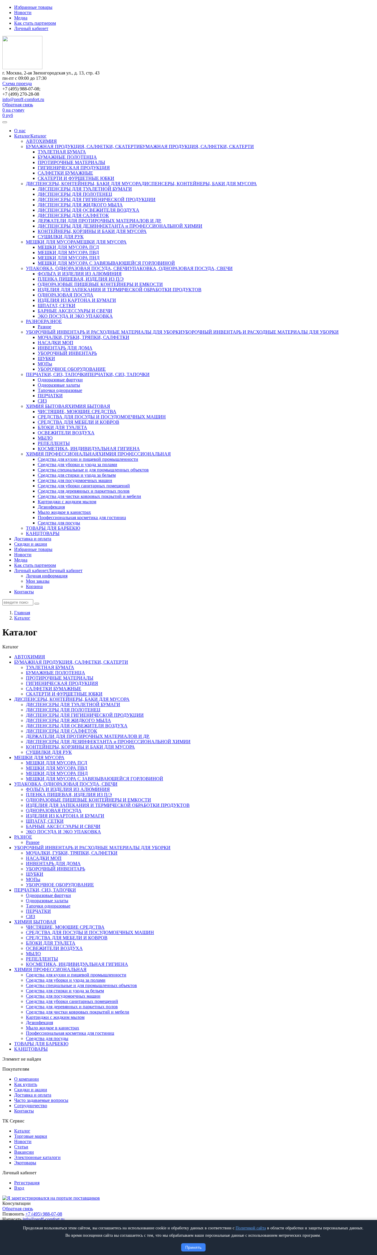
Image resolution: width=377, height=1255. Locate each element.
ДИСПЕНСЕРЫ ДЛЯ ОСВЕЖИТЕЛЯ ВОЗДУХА (88, 210)
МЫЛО (45, 438)
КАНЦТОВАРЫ (42, 533)
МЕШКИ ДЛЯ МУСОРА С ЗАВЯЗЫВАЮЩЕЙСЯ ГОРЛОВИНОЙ (106, 263)
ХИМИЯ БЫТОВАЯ (47, 406)
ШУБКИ (46, 358)
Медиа (20, 17)
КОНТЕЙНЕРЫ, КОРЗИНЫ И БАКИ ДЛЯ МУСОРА (92, 231)
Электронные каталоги (37, 1157)
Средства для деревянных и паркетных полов (84, 491)
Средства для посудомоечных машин (75, 480)
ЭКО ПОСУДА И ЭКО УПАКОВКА (75, 316)
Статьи (21, 1146)
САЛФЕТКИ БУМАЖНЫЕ (65, 172)
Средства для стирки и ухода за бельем (77, 475)
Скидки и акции (30, 544)
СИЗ (42, 400)
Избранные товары (33, 7)
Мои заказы (37, 581)
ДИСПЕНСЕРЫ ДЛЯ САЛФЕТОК (73, 215)
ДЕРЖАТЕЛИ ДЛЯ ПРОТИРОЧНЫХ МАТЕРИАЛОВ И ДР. (99, 220)
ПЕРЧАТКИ (50, 395)
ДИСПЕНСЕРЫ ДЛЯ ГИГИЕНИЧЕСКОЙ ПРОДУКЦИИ (97, 199)
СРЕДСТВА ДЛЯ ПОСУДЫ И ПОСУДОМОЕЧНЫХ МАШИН (102, 416)
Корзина (34, 586)
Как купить (25, 1084)
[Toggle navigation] (4, 122)
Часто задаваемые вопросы (41, 1100)
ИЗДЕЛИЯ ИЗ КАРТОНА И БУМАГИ (77, 300)
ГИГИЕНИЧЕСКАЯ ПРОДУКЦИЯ (74, 167)
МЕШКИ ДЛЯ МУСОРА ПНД (69, 257)
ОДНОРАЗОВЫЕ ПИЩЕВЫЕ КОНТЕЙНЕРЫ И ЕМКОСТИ (100, 284)
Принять (193, 1247)
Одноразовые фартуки (60, 379)
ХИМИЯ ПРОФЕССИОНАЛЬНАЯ (62, 453)
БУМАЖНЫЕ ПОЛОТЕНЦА (67, 157)
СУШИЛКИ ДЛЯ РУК (61, 236)
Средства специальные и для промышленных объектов (93, 469)
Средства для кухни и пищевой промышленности (88, 459)
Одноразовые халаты (59, 385)
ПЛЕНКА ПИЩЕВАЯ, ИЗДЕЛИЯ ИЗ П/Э (81, 279)
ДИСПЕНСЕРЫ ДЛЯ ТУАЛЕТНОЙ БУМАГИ (85, 188)
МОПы (45, 363)
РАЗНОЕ (35, 321)
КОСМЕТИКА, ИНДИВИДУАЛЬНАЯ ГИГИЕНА (89, 448)
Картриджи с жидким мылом (67, 501)
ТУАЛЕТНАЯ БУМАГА (62, 151)
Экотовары (25, 1162)
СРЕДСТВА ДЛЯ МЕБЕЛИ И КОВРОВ (78, 422)
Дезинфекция (51, 506)
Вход (19, 1188)
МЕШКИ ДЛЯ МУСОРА (51, 241)
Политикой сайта (251, 1228)
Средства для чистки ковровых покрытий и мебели (89, 496)
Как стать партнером (35, 23)
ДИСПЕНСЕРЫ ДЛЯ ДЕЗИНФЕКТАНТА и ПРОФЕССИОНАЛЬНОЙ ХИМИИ (120, 226)
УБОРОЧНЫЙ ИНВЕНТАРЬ (67, 353)
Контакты (24, 591)
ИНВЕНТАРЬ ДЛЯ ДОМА (65, 347)
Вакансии (24, 1152)
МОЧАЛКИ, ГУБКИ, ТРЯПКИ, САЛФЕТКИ (83, 337)
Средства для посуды (59, 522)
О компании (26, 1079)
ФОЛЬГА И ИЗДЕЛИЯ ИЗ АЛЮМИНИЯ (80, 273)
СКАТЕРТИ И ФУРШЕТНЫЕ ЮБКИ (76, 178)
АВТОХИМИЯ (41, 141)
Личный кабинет (31, 28)
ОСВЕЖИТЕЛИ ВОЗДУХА (66, 432)
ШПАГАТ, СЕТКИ (56, 305)
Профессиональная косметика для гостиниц (82, 517)
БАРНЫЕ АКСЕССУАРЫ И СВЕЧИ (75, 310)
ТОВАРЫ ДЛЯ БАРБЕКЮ (53, 528)
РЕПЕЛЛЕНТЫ (54, 443)
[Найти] (36, 604)
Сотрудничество (30, 1105)
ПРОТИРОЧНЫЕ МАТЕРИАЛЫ (71, 162)
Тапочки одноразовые (60, 390)
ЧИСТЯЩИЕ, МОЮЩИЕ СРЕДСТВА (77, 411)
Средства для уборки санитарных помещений (84, 485)
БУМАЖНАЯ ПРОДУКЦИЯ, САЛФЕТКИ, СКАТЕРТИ (83, 146)
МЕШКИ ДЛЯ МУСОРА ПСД (68, 247)
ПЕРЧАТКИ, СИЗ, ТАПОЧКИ (57, 374)
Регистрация (26, 1182)
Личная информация (46, 575)
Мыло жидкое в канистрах (64, 512)
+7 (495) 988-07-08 (43, 1213)
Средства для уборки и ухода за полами (77, 464)
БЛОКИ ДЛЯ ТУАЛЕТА (62, 427)
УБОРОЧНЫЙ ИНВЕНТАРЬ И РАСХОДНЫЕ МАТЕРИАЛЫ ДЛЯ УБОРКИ (104, 332)
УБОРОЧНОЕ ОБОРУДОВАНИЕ (72, 369)
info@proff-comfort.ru (23, 99)
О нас (20, 130)
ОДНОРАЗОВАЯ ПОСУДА (65, 294)
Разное (44, 326)
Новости (23, 12)
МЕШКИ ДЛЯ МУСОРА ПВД (68, 252)
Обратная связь (17, 104)
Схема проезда (17, 83)
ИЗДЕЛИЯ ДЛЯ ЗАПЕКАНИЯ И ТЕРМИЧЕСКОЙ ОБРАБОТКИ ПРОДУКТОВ (119, 289)
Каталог (22, 135)
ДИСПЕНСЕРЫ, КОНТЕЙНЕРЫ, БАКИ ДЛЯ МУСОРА (83, 183)
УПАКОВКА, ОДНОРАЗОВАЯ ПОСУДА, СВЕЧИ (77, 268)
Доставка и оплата (32, 538)
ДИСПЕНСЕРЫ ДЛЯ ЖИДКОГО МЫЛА (80, 204)
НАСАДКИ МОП (55, 342)
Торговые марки (30, 1136)
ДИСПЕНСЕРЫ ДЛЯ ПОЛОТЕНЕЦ (75, 194)
